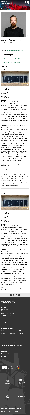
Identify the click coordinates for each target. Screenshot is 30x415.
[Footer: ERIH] (7, 396)
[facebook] (11, 295)
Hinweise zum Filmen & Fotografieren (11, 408)
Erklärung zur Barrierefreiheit (9, 411)
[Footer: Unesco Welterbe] (22, 381)
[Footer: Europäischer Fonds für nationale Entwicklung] (7, 367)
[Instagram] (13, 295)
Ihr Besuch (4, 351)
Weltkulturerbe (5, 353)
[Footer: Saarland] (7, 381)
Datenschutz (4, 410)
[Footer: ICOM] (22, 396)
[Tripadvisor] (19, 295)
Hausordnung (12, 407)
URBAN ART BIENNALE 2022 (11, 62)
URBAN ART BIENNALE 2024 (11, 58)
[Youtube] (16, 295)
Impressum (4, 407)
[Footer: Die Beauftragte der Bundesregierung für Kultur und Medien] (22, 367)
